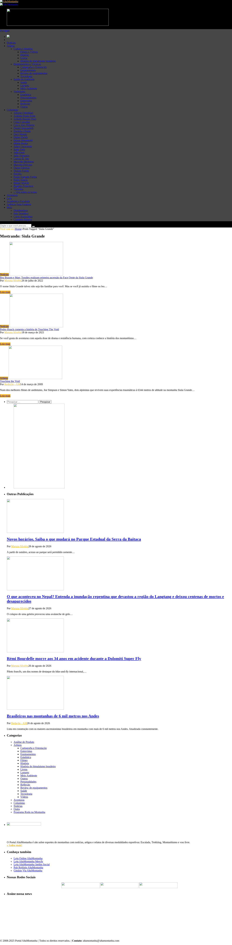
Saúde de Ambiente (24, 79)
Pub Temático (21, 213)
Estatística (25, 94)
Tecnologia (26, 76)
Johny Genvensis (23, 146)
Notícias (11, 42)
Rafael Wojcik (21, 183)
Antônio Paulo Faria (24, 116)
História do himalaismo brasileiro (38, 61)
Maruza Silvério (13, 280)
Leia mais (5, 292)
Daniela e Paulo (22, 131)
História (24, 55)
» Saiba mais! (14, 845)
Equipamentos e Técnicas (27, 64)
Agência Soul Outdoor (19, 204)
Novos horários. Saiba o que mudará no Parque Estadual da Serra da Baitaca (74, 539)
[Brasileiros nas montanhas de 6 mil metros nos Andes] (35, 708)
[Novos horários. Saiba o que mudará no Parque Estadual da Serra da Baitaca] (35, 532)
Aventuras (12, 195)
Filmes (24, 760)
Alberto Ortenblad (23, 112)
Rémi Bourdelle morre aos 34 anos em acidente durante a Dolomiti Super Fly (74, 658)
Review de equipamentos (33, 73)
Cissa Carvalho (22, 122)
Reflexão (25, 103)
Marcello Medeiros (24, 161)
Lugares (24, 85)
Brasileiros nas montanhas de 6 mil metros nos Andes (53, 716)
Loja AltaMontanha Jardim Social (32, 864)
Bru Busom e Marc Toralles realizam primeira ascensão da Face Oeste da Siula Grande (46, 277)
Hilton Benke (21, 143)
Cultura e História (23, 48)
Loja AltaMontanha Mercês (28, 861)
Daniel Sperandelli (23, 128)
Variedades (19, 91)
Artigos (11, 45)
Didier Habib (21, 137)
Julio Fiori (19, 152)
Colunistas (12, 109)
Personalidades (28, 97)
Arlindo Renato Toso (25, 119)
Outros (24, 106)
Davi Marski (20, 134)
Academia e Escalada (18, 201)
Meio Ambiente (28, 88)
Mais (9, 207)
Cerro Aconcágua (23, 216)
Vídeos (24, 796)
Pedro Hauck (21, 180)
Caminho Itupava (23, 219)
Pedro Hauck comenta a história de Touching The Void (29, 329)
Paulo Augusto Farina (25, 176)
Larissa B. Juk (21, 158)
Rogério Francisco (23, 186)
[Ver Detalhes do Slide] (39, 487)
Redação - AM (12, 384)
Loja (9, 198)
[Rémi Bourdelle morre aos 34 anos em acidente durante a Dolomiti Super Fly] (35, 651)
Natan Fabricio (22, 167)
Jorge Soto (19, 149)
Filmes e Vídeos (29, 51)
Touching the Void (10, 381)
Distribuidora (21, 210)
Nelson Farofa (21, 170)
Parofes (18, 173)
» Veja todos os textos (25, 192)
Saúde (23, 82)
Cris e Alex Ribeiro (24, 125)
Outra (17, 809)
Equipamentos (28, 70)
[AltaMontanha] (9, 1)
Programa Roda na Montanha (29, 812)
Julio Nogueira (21, 155)
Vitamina (18, 189)
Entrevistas (26, 100)
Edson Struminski (23, 140)
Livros (23, 58)
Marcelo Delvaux (23, 164)
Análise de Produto (24, 742)
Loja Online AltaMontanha (28, 858)
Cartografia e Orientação (33, 67)
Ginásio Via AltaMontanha (28, 870)
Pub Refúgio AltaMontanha (28, 867)
